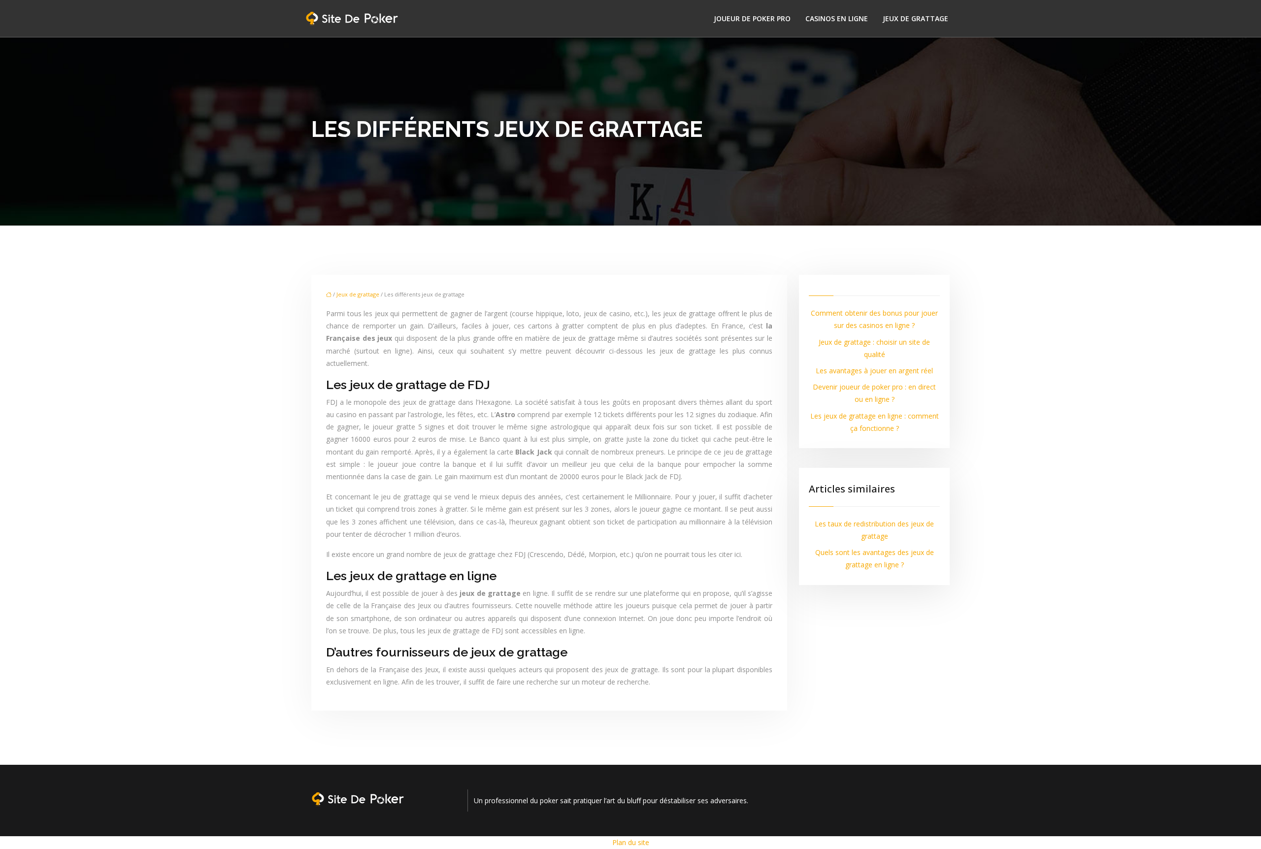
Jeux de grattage (915, 18)
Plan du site (630, 842)
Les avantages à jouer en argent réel (874, 370)
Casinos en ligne (836, 18)
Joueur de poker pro (752, 18)
